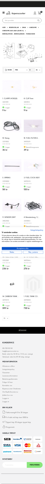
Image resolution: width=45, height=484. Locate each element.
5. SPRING (6, 178)
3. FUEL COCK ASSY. (32, 178)
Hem (4, 27)
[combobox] (19, 20)
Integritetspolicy (8, 369)
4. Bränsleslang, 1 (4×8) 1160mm (32, 217)
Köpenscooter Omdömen (11, 389)
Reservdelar (14, 27)
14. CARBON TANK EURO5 (10, 296)
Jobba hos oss (7, 395)
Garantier (6, 373)
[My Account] (34, 13)
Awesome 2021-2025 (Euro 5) (13, 30)
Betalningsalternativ (10, 379)
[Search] (38, 20)
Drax (24, 27)
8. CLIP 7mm (28, 98)
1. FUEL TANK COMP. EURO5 (32, 296)
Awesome (33, 27)
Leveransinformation (10, 376)
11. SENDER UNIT (9, 217)
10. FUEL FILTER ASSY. (32, 138)
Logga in (5, 398)
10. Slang (5, 138)
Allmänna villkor (8, 366)
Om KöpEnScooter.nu (10, 392)
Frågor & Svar (7, 382)
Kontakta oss (7, 385)
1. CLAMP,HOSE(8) (9, 98)
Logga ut (5, 402)
